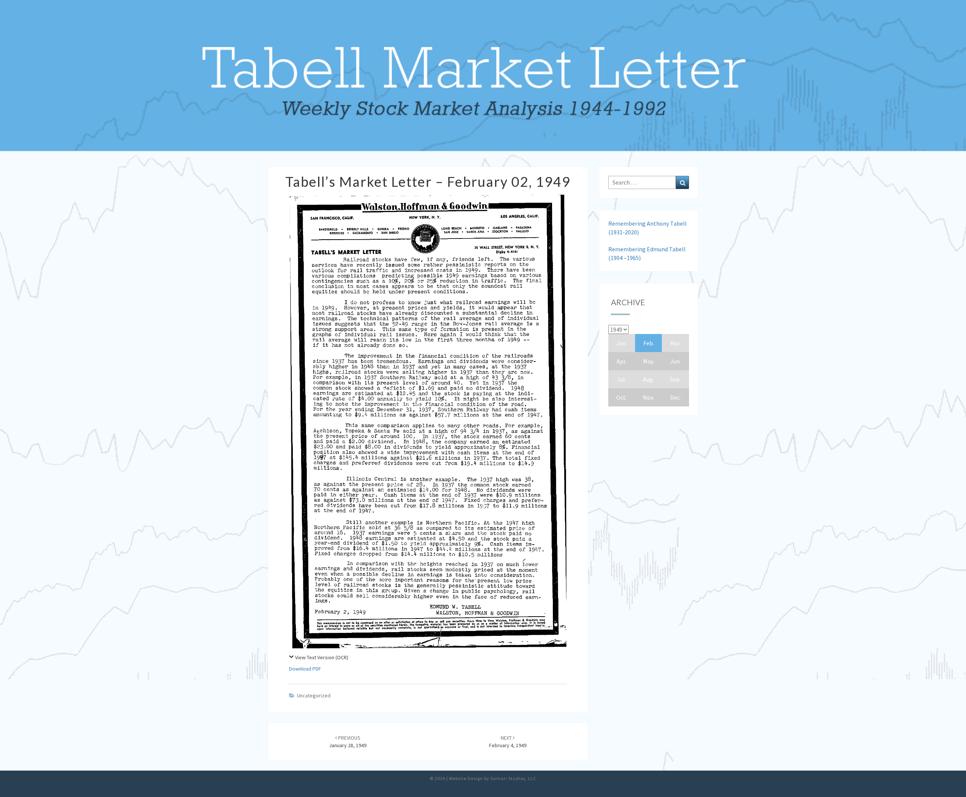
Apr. (621, 361)
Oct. (621, 397)
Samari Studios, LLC (513, 778)
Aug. (648, 379)
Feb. (648, 343)
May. (648, 361)
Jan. (621, 343)
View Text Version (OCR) (321, 657)
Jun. (675, 361)
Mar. (675, 343)
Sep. (675, 379)
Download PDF (305, 668)
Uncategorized (314, 695)
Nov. (648, 397)
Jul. (621, 379)
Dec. (675, 397)
